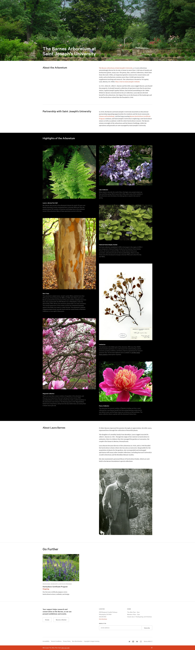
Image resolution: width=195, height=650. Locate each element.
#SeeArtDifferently (147, 54)
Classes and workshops (106, 116)
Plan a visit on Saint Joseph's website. (127, 82)
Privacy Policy (67, 641)
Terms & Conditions (56, 641)
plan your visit (65, 648)
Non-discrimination (77, 641)
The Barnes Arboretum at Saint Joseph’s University (69, 51)
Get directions (103, 619)
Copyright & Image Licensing (91, 641)
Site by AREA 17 (148, 641)
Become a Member (61, 620)
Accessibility (46, 641)
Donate (47, 620)
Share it (150, 52)
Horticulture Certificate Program (55, 586)
